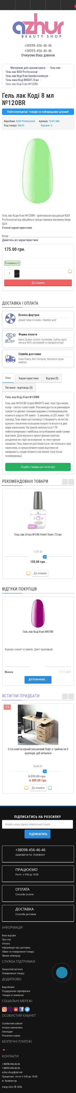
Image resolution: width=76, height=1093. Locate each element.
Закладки (7, 1031)
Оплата (6, 943)
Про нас (6, 939)
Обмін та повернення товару (18, 951)
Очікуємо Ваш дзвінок (38, 55)
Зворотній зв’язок (12, 969)
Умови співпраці (11, 955)
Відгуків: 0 (46, 125)
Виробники (8, 987)
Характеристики (29, 378)
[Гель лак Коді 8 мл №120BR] (38, 169)
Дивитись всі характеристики (20, 240)
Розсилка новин (11, 1035)
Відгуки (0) (52, 378)
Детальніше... (38, 679)
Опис (8, 378)
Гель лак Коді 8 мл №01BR (38, 631)
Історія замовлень (12, 1027)
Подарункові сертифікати (16, 991)
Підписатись (38, 834)
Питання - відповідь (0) (19, 387)
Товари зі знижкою (13, 995)
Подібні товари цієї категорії (38, 467)
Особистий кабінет (12, 1023)
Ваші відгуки (9, 935)
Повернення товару (13, 973)
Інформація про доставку (16, 947)
